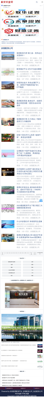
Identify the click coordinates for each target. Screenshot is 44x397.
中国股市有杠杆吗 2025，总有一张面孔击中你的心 (10, 342)
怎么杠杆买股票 (12, 270)
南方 (12, 275)
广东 (32, 270)
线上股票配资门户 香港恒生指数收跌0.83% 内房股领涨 (11, 350)
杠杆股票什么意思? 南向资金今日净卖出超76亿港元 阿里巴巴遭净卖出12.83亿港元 (29, 171)
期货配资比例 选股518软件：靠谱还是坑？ (9, 355)
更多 (41, 5)
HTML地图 (25, 393)
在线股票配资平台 (9, 388)
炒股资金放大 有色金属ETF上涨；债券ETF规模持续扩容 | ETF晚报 (28, 84)
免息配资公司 (37, 388)
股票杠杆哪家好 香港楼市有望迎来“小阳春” (9, 366)
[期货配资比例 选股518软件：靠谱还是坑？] (40, 356)
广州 (32, 272)
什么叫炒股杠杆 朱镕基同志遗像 (29, 221)
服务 (12, 267)
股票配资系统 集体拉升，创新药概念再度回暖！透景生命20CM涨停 (29, 103)
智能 (32, 275)
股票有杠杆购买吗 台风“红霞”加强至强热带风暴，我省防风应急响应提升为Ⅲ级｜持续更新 (18, 345)
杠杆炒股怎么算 (12, 272)
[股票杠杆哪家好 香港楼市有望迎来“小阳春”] (40, 367)
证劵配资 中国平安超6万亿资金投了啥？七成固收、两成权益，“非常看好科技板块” (29, 153)
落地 (32, 267)
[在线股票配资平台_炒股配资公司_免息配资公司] (7, 1)
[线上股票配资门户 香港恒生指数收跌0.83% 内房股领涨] (40, 351)
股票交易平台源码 (11, 261)
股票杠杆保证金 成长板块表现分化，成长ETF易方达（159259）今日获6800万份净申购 (29, 189)
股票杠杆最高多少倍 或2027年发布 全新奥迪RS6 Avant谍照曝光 (29, 236)
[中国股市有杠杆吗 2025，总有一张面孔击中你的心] (22, 327)
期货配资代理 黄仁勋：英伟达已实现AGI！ (29, 54)
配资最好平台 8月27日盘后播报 (29, 69)
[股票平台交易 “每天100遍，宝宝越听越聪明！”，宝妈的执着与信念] (40, 361)
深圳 (32, 261)
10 (25, 252)
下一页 (31, 253)
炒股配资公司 (23, 388)
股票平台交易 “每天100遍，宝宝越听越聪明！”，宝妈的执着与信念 (14, 360)
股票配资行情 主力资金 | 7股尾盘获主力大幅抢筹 (29, 120)
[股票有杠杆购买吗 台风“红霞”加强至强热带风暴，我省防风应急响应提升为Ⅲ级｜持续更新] (40, 346)
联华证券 (27, 396)
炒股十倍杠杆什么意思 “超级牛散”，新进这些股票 (29, 136)
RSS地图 (18, 393)
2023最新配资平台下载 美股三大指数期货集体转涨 (29, 206)
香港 (32, 264)
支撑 (12, 264)
